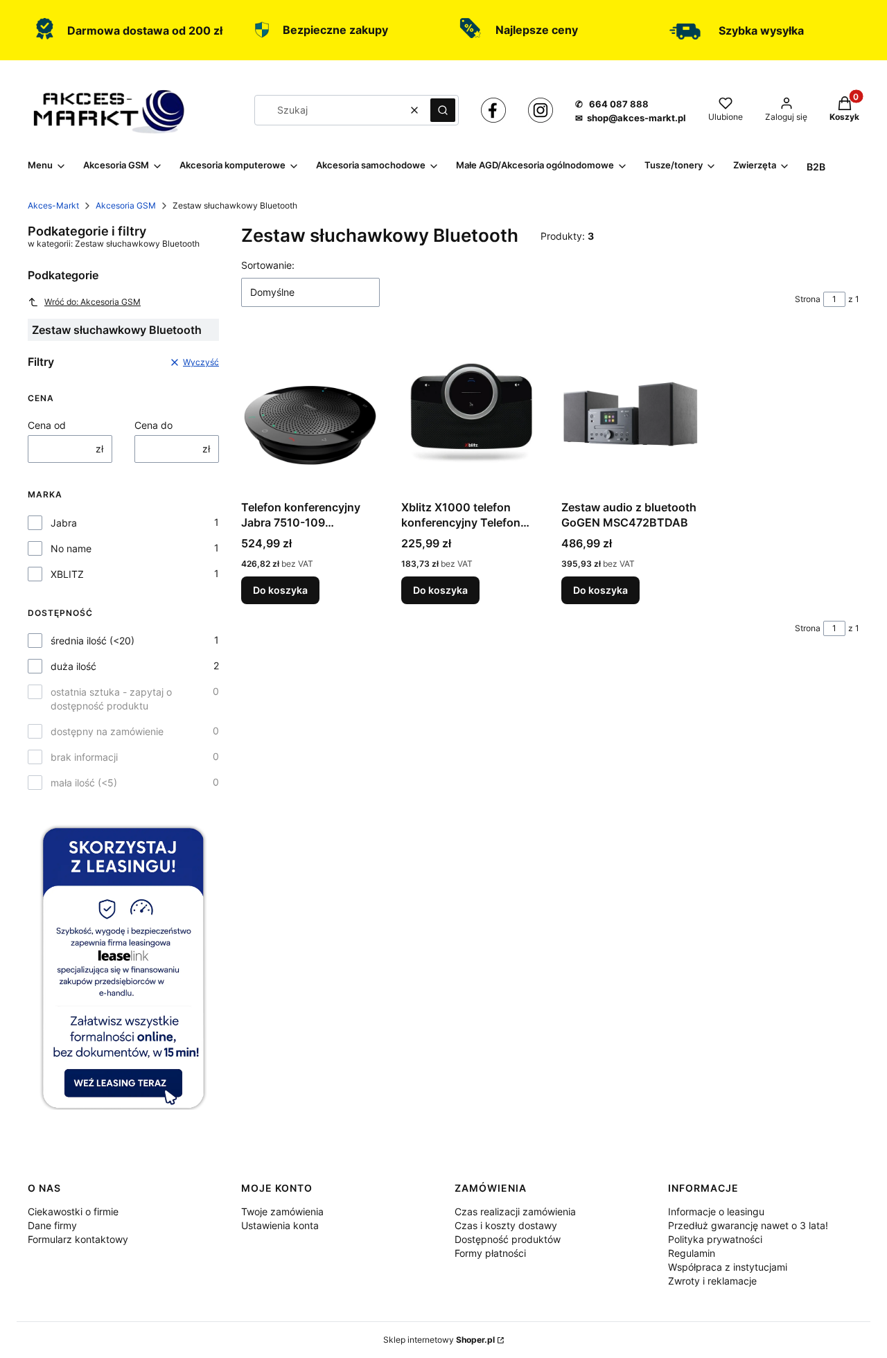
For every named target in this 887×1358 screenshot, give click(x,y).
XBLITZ (67, 574)
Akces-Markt (53, 205)
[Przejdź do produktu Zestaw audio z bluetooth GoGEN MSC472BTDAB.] (630, 414)
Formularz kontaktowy (78, 1239)
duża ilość (73, 666)
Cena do (153, 425)
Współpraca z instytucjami (727, 1267)
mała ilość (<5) (84, 782)
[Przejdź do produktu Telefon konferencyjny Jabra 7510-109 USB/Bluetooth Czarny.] (310, 414)
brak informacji (84, 757)
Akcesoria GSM (126, 205)
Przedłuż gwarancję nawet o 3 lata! (748, 1225)
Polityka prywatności (715, 1239)
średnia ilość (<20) (92, 640)
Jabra (64, 523)
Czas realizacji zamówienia (515, 1211)
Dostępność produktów (508, 1239)
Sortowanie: (268, 265)
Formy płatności (490, 1253)
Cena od (47, 425)
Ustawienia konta (280, 1225)
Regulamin (691, 1253)
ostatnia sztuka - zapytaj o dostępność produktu (111, 699)
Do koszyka (280, 590)
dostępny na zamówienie (107, 731)
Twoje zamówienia (282, 1211)
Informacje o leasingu (716, 1211)
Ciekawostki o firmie (73, 1211)
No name (71, 548)
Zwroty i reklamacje (712, 1281)
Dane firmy (52, 1225)
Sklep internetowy (439, 1339)
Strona (807, 299)
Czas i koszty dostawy (506, 1225)
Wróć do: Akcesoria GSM (92, 302)
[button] (442, 110)
